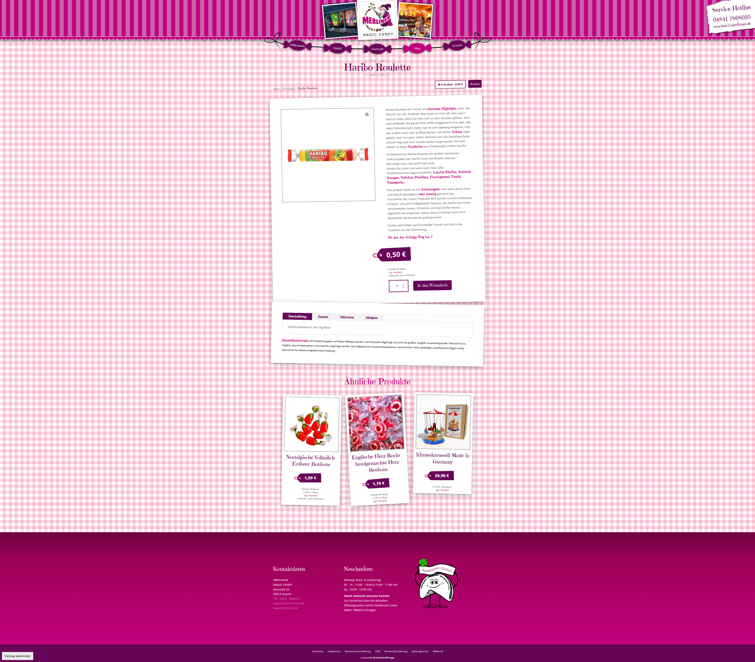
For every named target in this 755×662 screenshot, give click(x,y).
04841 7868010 (732, 18)
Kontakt (457, 45)
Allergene (372, 317)
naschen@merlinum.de (732, 25)
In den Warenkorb (432, 285)
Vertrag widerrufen (17, 656)
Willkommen (297, 45)
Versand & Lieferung (395, 651)
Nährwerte (347, 317)
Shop (417, 48)
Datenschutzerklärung (358, 651)
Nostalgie (288, 88)
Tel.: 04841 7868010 (286, 598)
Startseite (317, 651)
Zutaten (323, 316)
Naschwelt (377, 49)
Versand (397, 272)
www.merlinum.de (285, 608)
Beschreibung (297, 316)
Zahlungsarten (420, 651)
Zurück (475, 84)
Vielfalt (337, 48)
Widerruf (438, 651)
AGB (377, 651)
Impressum (334, 651)
